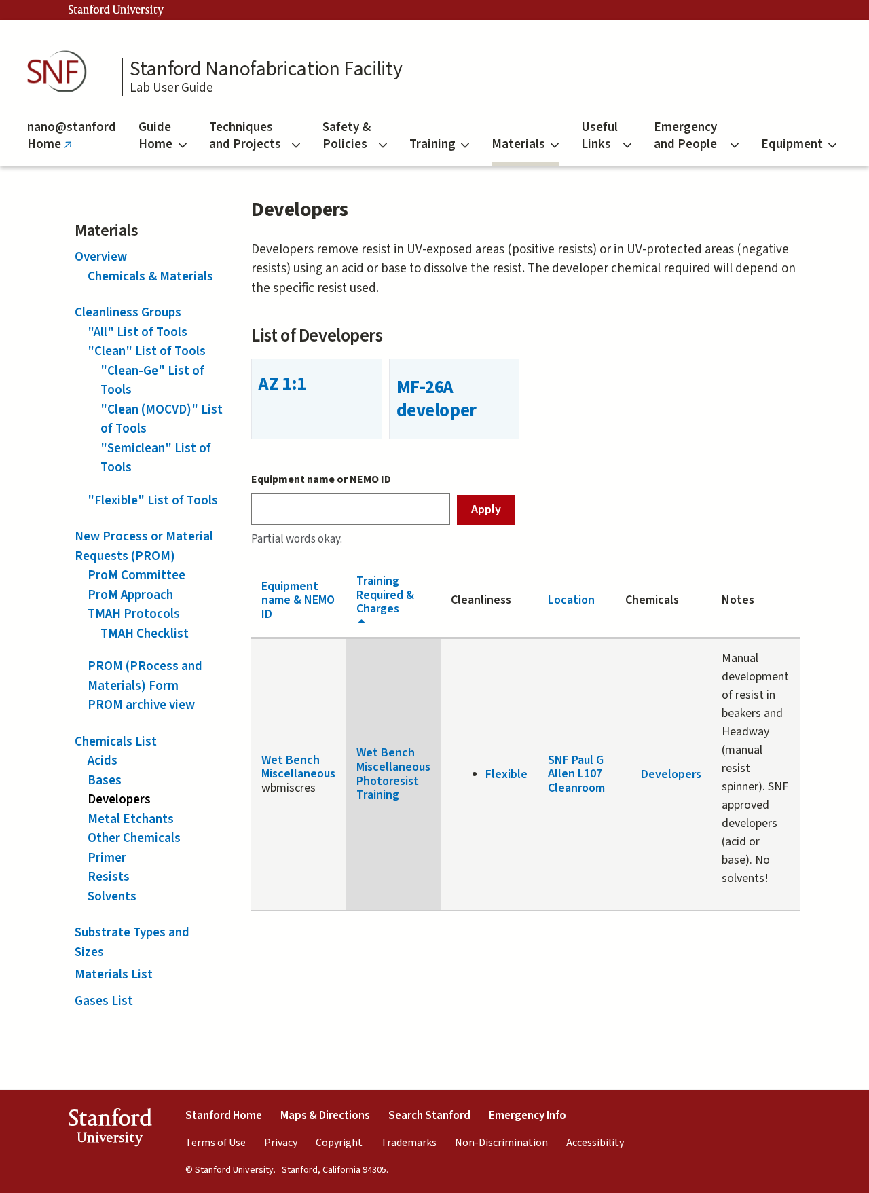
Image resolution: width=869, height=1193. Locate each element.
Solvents (112, 896)
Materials (518, 144)
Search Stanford (429, 1115)
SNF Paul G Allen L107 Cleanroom (576, 774)
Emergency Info (527, 1115)
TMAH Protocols (134, 614)
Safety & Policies (346, 135)
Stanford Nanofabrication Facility (266, 69)
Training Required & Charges (385, 594)
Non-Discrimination (501, 1142)
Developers (119, 799)
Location (571, 599)
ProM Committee (136, 575)
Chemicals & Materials (150, 277)
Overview (101, 257)
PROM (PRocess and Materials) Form (145, 676)
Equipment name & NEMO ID (298, 600)
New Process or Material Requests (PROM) (144, 547)
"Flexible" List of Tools (153, 501)
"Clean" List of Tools (147, 351)
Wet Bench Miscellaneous (298, 767)
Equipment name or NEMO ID (321, 479)
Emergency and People (685, 135)
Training (432, 144)
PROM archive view (141, 705)
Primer (107, 858)
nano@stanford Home (71, 142)
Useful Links (599, 135)
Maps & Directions (325, 1115)
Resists (109, 877)
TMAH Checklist (144, 634)
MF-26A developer (436, 399)
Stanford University (116, 10)
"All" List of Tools (137, 332)
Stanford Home (223, 1115)
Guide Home (155, 135)
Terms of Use (215, 1142)
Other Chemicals (134, 838)
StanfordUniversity (109, 1130)
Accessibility (595, 1142)
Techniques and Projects (245, 135)
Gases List (104, 1001)
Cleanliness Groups (128, 313)
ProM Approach (130, 595)
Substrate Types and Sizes (132, 942)
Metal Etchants (131, 819)
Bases (105, 780)
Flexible (506, 774)
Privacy (280, 1142)
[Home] (61, 72)
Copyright (339, 1142)
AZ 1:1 (282, 384)
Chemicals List (116, 742)
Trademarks (409, 1142)
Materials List (114, 975)
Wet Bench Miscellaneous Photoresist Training (393, 773)
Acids (102, 761)
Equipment (792, 144)
